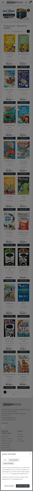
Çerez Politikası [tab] (8, 463)
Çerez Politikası (7, 473)
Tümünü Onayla (22, 486)
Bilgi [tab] (5, 460)
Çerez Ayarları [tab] (14, 460)
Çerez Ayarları (9, 486)
